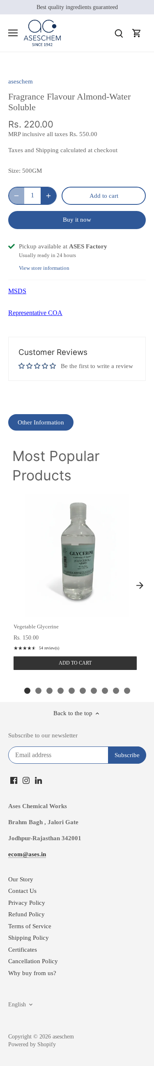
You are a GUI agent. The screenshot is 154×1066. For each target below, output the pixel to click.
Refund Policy (26, 914)
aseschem (20, 81)
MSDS (17, 290)
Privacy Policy (26, 902)
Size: (14, 170)
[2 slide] (38, 691)
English (17, 1004)
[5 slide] (72, 691)
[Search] (119, 33)
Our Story (20, 879)
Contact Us (22, 891)
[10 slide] (127, 691)
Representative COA (35, 312)
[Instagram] (26, 780)
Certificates (22, 949)
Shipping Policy (28, 937)
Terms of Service (29, 926)
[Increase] (48, 195)
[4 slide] (60, 691)
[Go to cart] (137, 33)
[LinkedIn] (38, 780)
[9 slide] (116, 691)
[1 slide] (27, 691)
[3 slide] (49, 691)
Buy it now (77, 219)
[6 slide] (83, 691)
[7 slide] (94, 691)
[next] (139, 585)
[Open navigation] (13, 33)
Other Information (41, 422)
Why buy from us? (32, 973)
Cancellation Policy (33, 961)
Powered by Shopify (32, 1044)
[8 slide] (105, 691)
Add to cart (75, 663)
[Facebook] (13, 780)
